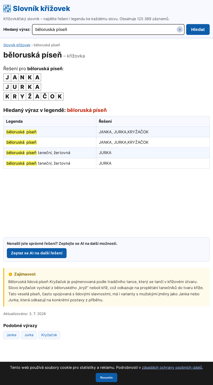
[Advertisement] (106, 202)
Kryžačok (49, 335)
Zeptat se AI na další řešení (36, 253)
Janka (11, 335)
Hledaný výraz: (16, 29)
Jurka (28, 335)
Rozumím (106, 377)
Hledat (198, 29)
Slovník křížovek (41, 8)
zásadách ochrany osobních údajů (172, 367)
